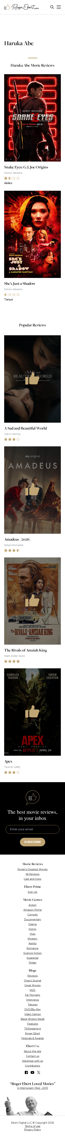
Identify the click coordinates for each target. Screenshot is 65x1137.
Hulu (32, 933)
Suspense (32, 957)
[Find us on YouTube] (32, 1072)
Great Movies (32, 985)
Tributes (32, 1004)
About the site (32, 1051)
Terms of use (32, 1126)
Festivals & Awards (32, 1038)
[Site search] (52, 7)
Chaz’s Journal (32, 980)
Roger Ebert (32, 1033)
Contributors (32, 1065)
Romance (32, 948)
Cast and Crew (32, 879)
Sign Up (32, 892)
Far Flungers (32, 995)
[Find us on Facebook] (26, 1072)
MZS (32, 990)
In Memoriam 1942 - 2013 (32, 1088)
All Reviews (32, 874)
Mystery (32, 938)
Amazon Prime (32, 909)
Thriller (32, 962)
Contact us (32, 1056)
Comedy (32, 914)
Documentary (32, 919)
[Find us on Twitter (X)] (38, 1072)
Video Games (32, 1014)
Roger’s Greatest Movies (32, 869)
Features (32, 1023)
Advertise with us (32, 1060)
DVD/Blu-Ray (32, 1009)
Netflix (33, 943)
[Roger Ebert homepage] (21, 7)
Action (32, 905)
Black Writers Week (33, 1019)
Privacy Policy (32, 1129)
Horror (32, 929)
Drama (32, 924)
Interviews (32, 999)
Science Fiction (32, 953)
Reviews (32, 975)
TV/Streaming (32, 1028)
